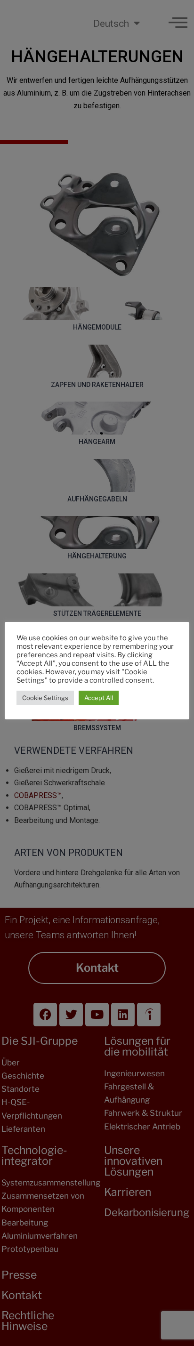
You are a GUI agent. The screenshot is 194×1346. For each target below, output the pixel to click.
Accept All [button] (98, 697)
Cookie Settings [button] (45, 697)
